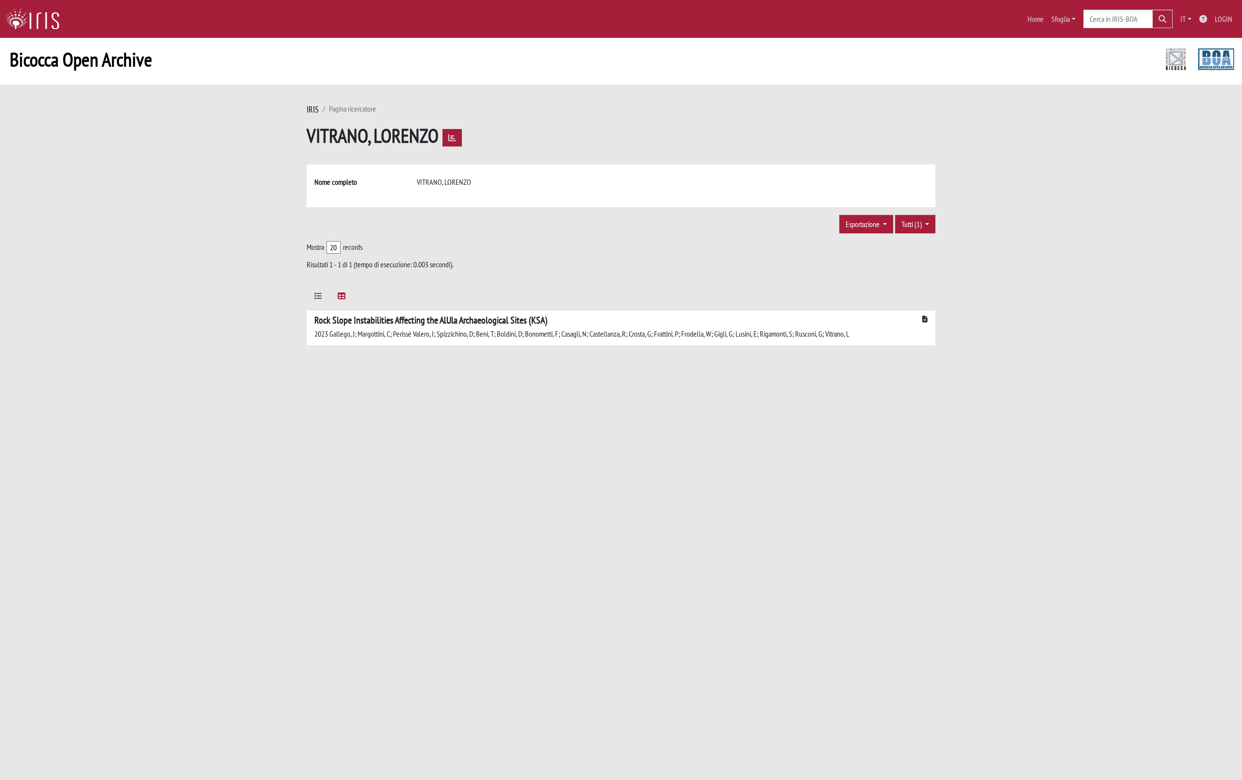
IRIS (313, 109)
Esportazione (863, 224)
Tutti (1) (912, 224)
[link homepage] (36, 19)
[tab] (318, 297)
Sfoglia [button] (1060, 19)
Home (1036, 19)
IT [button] (1183, 19)
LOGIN (1223, 19)
